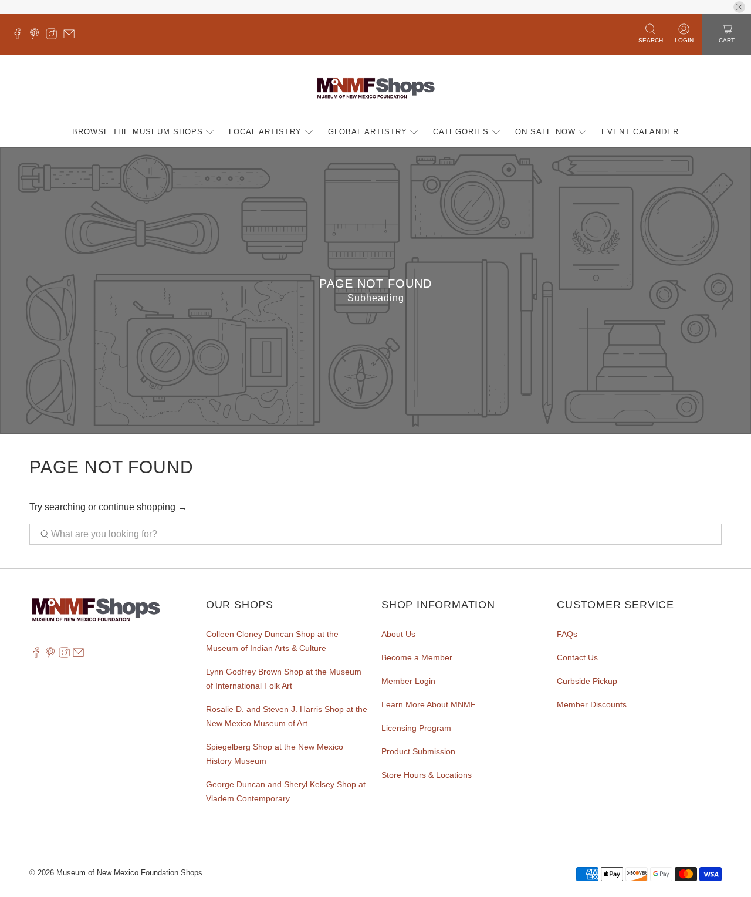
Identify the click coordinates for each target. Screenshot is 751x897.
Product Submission (418, 751)
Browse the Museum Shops (137, 131)
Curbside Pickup (587, 681)
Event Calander (640, 131)
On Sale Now (545, 131)
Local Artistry (265, 131)
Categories (461, 131)
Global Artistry (367, 131)
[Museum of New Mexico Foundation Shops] (376, 88)
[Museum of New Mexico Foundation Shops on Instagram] (54, 36)
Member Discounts (592, 704)
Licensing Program (416, 728)
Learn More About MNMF (428, 704)
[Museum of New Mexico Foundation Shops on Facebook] (20, 36)
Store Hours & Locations (426, 775)
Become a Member (416, 657)
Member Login (408, 681)
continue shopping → (143, 507)
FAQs (567, 634)
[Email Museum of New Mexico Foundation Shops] (71, 36)
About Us (398, 634)
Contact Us (577, 657)
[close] (739, 7)
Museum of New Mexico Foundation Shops (129, 872)
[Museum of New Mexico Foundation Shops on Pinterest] (37, 36)
